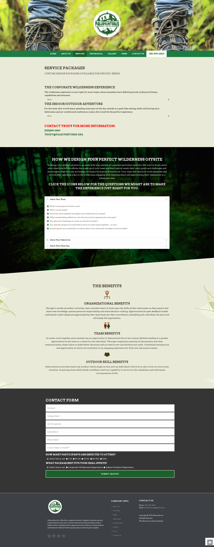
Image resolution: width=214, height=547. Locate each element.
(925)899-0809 (52, 130)
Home (53, 54)
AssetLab (159, 521)
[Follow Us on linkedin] (53, 536)
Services (79, 54)
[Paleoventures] (107, 24)
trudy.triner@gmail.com (154, 508)
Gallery (112, 54)
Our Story (116, 510)
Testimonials (118, 523)
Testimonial (96, 54)
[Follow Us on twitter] (63, 536)
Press (124, 54)
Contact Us (138, 54)
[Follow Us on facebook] (49, 536)
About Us (65, 54)
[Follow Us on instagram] (58, 536)
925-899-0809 (156, 53)
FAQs (115, 515)
